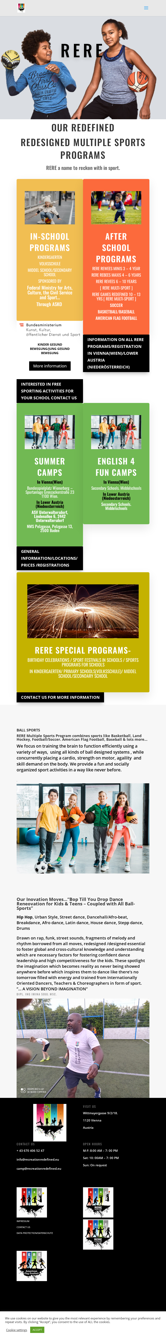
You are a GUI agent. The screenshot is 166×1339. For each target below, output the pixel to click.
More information (50, 366)
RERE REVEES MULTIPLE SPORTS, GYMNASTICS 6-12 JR (47, 1310)
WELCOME (25, 1299)
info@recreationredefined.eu (38, 1159)
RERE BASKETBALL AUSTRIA (81, 1299)
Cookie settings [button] (16, 1330)
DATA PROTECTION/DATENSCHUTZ (35, 1232)
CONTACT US (23, 1227)
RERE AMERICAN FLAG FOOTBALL (55, 1304)
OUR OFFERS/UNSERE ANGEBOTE (124, 1310)
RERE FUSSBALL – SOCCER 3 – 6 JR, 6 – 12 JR (121, 1299)
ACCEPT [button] (37, 1330)
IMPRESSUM (23, 1221)
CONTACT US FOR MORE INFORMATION (60, 697)
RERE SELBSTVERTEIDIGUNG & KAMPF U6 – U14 (99, 1304)
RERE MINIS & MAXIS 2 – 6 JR (49, 1299)
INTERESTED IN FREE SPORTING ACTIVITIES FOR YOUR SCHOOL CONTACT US (49, 391)
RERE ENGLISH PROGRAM (91, 1310)
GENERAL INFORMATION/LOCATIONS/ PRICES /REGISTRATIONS (49, 558)
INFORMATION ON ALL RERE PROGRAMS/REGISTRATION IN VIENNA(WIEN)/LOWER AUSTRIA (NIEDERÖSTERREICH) (115, 353)
